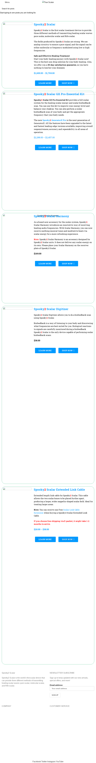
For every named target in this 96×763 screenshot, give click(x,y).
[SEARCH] (93, 8)
